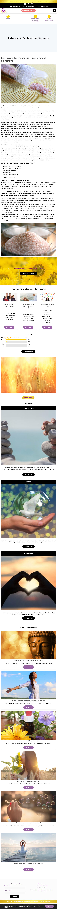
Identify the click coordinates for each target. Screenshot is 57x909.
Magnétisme (28, 482)
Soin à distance (28, 553)
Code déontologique (29, 6)
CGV (11, 901)
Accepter (49, 906)
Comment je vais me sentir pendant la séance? (28, 660)
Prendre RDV (28, 10)
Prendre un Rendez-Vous (28, 273)
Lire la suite (9, 327)
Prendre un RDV (28, 397)
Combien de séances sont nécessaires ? (28, 823)
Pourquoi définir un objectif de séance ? (28, 306)
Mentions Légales (18, 901)
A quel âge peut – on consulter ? (9, 305)
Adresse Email (8, 885)
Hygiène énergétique (16, 6)
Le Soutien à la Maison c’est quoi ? (28, 741)
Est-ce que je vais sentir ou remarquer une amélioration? (28, 701)
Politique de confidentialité (31, 901)
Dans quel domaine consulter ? (47, 305)
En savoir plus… (28, 474)
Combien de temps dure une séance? (28, 781)
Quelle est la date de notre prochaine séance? (28, 863)
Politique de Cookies (45, 901)
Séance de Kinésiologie (41, 892)
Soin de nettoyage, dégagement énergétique (41, 890)
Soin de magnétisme (42, 887)
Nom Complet (8, 890)
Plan (8, 901)
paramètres (5, 907)
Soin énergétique (29, 408)
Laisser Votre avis (28, 351)
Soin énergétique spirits (42, 885)
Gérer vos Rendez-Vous (42, 6)
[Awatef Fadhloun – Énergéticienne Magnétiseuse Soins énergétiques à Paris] (4, 10)
